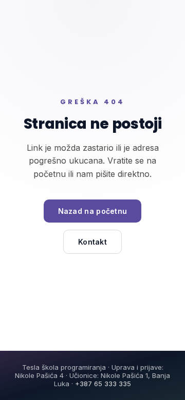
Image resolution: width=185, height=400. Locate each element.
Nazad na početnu (92, 211)
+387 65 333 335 (103, 383)
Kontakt (92, 241)
